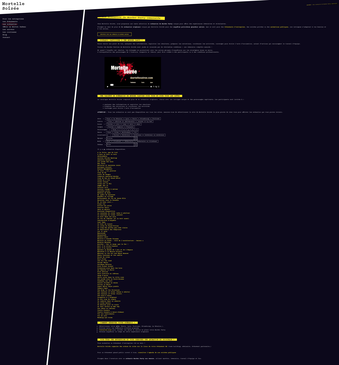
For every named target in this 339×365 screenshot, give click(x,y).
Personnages (102, 129)
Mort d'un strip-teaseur (107, 246)
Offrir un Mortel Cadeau (14, 27)
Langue (100, 127)
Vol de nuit (102, 315)
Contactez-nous (105, 330)
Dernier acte (102, 187)
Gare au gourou (103, 209)
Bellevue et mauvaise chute (108, 165)
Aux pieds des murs (105, 161)
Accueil (309, 4)
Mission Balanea (104, 242)
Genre (99, 132)
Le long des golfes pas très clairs (112, 227)
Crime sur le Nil (104, 183)
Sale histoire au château (108, 273)
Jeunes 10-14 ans (145, 121)
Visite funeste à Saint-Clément (110, 312)
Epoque (100, 138)
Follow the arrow (104, 205)
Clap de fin (101, 172)
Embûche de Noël (104, 193)
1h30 (124, 124)
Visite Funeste (103, 310)
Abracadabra (102, 156)
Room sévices (102, 271)
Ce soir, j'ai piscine (106, 170)
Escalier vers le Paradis (108, 200)
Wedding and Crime (104, 317)
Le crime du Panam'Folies (108, 226)
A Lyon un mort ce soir (107, 154)
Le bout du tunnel (104, 224)
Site (99, 118)
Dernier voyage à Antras (107, 189)
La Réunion (117, 118)
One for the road (104, 260)
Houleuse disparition (106, 211)
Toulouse (155, 118)
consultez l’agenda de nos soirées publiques (157, 352)
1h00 (118, 124)
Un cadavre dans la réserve (108, 301)
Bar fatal (101, 163)
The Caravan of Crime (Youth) (109, 293)
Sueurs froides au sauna (107, 282)
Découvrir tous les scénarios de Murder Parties (114, 34)
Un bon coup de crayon (106, 299)
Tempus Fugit (102, 288)
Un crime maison (104, 303)
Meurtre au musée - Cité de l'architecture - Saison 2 (120, 240)
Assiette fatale (104, 160)
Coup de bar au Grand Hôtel (108, 178)
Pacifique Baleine (104, 264)
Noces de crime (103, 257)
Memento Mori (102, 237)
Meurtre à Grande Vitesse (108, 238)
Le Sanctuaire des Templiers (109, 229)
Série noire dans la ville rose (110, 277)
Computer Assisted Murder (108, 176)
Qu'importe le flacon (105, 270)
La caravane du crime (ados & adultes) (113, 213)
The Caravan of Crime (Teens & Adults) (113, 292)
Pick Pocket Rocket (105, 266)
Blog (5, 35)
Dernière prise (103, 191)
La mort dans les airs (106, 216)
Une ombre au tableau (106, 308)
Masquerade (101, 235)
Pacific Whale (102, 262)
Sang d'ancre (102, 275)
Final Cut (101, 204)
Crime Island (102, 181)
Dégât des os (102, 185)
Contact (6, 37)
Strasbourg (144, 118)
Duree (99, 124)
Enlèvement (126, 132)
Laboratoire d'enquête (106, 220)
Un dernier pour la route (108, 304)
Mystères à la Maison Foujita (109, 251)
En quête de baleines (106, 194)
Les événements (10, 21)
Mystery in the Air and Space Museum (112, 253)
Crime (116, 132)
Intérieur (137, 135)
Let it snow (102, 231)
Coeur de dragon (104, 174)
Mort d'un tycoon (104, 248)
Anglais (120, 127)
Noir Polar (101, 259)
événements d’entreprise (235, 27)
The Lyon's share (104, 295)
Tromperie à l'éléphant (107, 297)
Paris (134, 118)
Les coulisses (9, 32)
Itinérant (117, 141)
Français (129, 127)
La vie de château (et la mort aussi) (113, 218)
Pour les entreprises (13, 19)
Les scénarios (10, 24)
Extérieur (126, 135)
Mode (99, 141)
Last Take (101, 222)
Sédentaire (129, 141)
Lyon (127, 118)
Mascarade (101, 233)
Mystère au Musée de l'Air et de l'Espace (115, 249)
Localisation (102, 135)
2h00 (131, 124)
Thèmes (100, 144)
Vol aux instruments (105, 314)
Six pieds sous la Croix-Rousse (110, 279)
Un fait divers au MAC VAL (108, 306)
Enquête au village (105, 196)
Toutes (110, 124)
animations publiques (279, 27)
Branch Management (104, 169)
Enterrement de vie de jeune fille (111, 198)
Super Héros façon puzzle (108, 286)
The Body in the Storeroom (108, 290)
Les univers (8, 29)
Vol (135, 132)
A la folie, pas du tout (107, 152)
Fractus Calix (103, 207)
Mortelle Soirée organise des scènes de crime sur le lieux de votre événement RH (132, 346)
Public (100, 121)
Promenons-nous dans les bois (109, 268)
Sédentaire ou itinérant (147, 141)
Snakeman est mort (104, 281)
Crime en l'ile (103, 180)
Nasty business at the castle (109, 255)
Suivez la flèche (104, 284)
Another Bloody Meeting (107, 158)
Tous (108, 118)
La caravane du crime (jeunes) (110, 214)
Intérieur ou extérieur (154, 135)
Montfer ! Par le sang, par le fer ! (112, 244)
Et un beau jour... (105, 202)
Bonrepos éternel (104, 167)
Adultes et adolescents (125, 121)
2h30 (138, 124)
